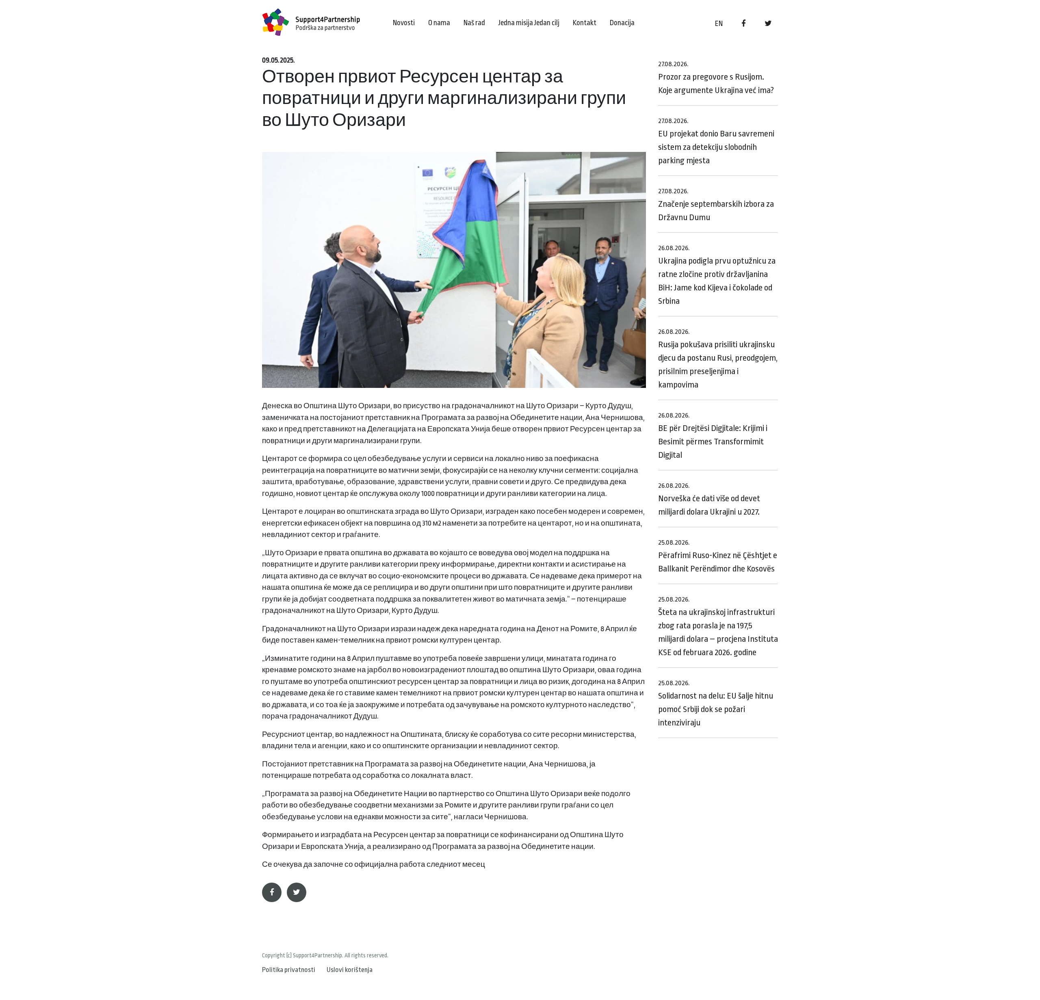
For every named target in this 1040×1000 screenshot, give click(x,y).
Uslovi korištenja (350, 970)
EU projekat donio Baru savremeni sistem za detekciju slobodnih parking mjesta (716, 141)
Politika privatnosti (288, 970)
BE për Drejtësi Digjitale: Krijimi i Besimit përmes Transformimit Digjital (712, 435)
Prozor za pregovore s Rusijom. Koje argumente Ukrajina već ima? (716, 77)
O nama (439, 23)
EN (719, 23)
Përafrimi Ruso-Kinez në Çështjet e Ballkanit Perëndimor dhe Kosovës (717, 556)
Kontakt (584, 23)
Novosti (404, 23)
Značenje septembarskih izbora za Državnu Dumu (716, 204)
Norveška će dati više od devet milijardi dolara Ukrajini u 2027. (709, 499)
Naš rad (474, 23)
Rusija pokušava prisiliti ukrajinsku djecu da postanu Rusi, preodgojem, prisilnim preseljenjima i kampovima (718, 359)
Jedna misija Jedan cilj (528, 23)
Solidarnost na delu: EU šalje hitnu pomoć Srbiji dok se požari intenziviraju (715, 703)
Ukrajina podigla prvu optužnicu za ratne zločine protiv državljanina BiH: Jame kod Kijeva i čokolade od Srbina (717, 275)
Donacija (622, 23)
